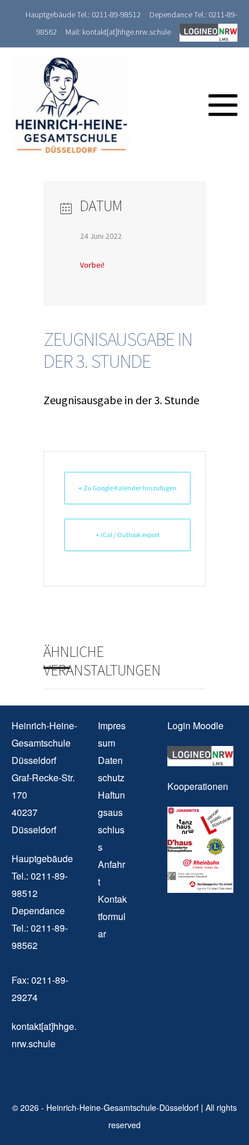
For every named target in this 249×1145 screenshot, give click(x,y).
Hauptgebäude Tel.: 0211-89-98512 (83, 14)
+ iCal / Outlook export (128, 534)
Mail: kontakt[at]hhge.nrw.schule (118, 32)
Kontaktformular (112, 916)
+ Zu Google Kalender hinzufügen (127, 487)
